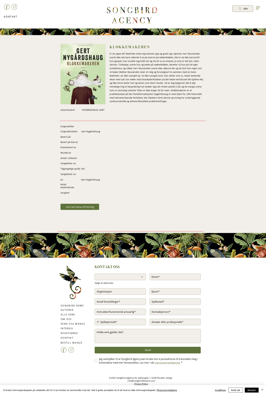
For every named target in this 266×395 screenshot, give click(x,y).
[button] (235, 16)
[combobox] (120, 277)
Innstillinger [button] (220, 390)
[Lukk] (262, 390)
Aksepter (251, 390)
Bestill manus (143, 263)
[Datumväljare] (98, 322)
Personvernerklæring (167, 390)
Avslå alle (235, 390)
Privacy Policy (141, 383)
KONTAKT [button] (11, 16)
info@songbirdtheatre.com (141, 380)
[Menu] (257, 8)
